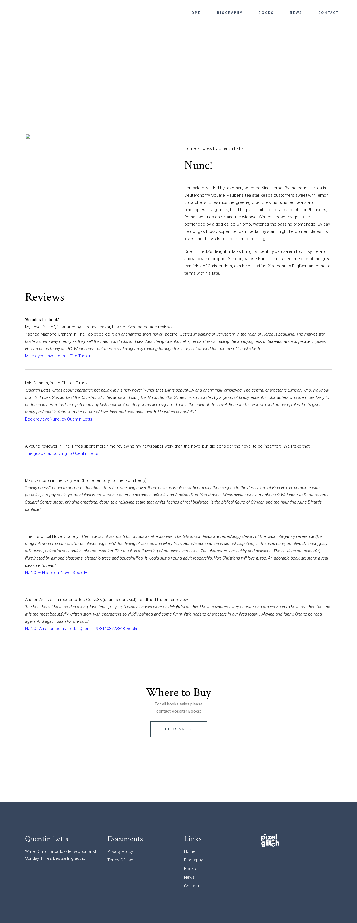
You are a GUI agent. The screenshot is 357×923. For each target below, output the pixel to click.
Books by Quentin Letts (222, 148)
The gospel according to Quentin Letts (61, 453)
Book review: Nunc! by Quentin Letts (58, 419)
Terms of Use (120, 860)
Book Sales (178, 729)
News (189, 877)
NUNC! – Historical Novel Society (56, 572)
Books (190, 868)
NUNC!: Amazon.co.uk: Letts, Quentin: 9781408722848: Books (81, 628)
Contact (191, 885)
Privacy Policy (120, 851)
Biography (193, 860)
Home (190, 148)
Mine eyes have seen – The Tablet (57, 355)
